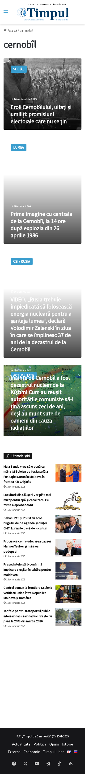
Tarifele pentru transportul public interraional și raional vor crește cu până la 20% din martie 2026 (28, 616)
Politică (40, 744)
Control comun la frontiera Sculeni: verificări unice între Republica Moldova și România (28, 592)
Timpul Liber (53, 751)
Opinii (54, 744)
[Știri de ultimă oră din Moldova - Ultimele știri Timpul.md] (42, 12)
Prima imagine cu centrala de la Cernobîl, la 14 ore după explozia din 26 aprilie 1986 (41, 224)
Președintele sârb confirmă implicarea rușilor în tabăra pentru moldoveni (27, 569)
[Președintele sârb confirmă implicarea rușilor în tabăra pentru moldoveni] (68, 570)
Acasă (12, 30)
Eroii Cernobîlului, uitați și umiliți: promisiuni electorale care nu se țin (41, 114)
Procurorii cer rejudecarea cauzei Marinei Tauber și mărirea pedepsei (27, 546)
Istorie (67, 744)
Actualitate (21, 744)
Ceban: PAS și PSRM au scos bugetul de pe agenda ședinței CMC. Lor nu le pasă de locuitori (25, 523)
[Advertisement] (42, 678)
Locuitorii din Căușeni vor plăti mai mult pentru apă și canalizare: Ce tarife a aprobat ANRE (27, 500)
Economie (32, 751)
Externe (14, 751)
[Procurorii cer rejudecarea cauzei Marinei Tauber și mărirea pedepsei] (68, 547)
